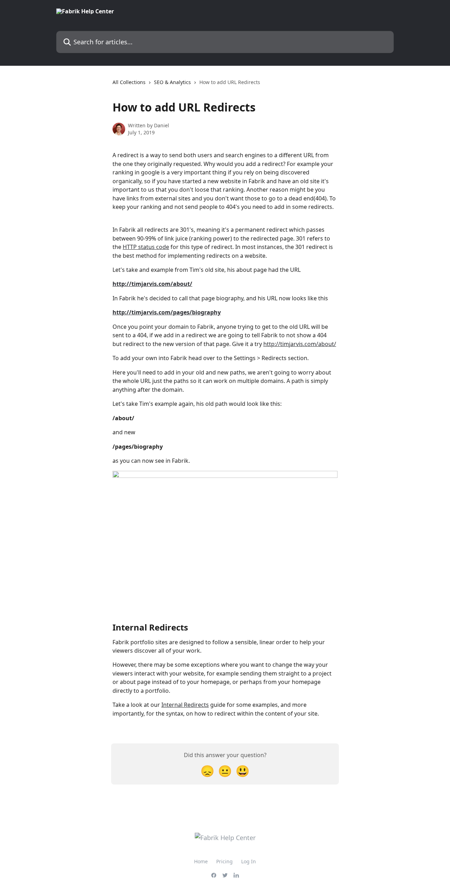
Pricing (224, 861)
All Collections (129, 82)
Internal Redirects (185, 705)
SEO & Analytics (172, 82)
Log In (248, 861)
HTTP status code (146, 247)
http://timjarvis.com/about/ (299, 344)
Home (201, 861)
